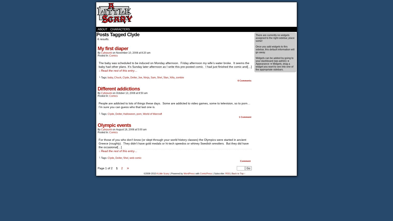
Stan (165, 77)
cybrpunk (106, 52)
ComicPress (206, 173)
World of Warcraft (152, 114)
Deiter (133, 77)
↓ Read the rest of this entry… (118, 70)
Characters (120, 29)
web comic (135, 158)
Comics (113, 55)
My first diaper (113, 48)
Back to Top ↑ (238, 173)
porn (139, 114)
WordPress (189, 173)
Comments (244, 80)
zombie (180, 77)
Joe (140, 77)
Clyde (126, 77)
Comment (245, 117)
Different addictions (119, 88)
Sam (153, 77)
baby (110, 77)
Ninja (146, 77)
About (102, 29)
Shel (159, 77)
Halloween (129, 114)
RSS (227, 173)
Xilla (172, 77)
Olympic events (114, 125)
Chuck (117, 77)
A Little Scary (114, 14)
